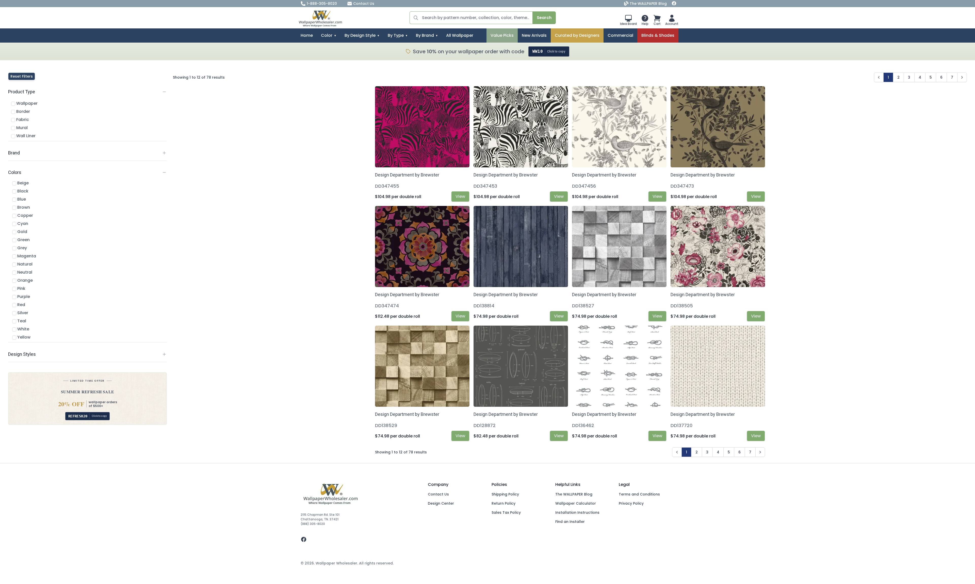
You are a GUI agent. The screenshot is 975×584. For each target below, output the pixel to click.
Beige (22, 183)
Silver (22, 313)
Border (22, 111)
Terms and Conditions (639, 494)
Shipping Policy (505, 494)
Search (544, 18)
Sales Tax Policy (506, 512)
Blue (21, 199)
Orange (24, 280)
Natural (24, 264)
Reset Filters (21, 76)
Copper (24, 215)
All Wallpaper (459, 35)
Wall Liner (25, 136)
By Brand (425, 35)
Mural (21, 128)
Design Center (441, 503)
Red (20, 305)
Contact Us (363, 3)
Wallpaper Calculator (575, 503)
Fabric (22, 119)
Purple (23, 296)
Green (23, 240)
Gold (21, 232)
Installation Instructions (577, 512)
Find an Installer (570, 521)
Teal (21, 321)
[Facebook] (674, 3)
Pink (20, 288)
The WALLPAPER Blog (648, 3)
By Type (396, 35)
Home (307, 35)
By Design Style (360, 35)
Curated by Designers (577, 35)
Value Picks (502, 35)
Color (326, 35)
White (22, 329)
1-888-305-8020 (322, 3)
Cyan (22, 223)
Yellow (23, 337)
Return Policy (503, 503)
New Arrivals (534, 35)
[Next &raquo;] (962, 77)
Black (22, 191)
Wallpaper (26, 103)
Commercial (620, 35)
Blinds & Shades (657, 35)
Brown (23, 207)
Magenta (26, 256)
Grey (21, 248)
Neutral (24, 272)
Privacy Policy (631, 503)
